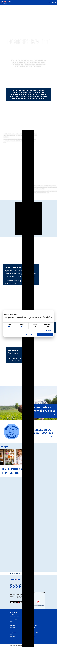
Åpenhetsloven (12, 636)
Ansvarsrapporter (13, 627)
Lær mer (11, 621)
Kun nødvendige (12, 334)
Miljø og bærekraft (13, 629)
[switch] (22, 326)
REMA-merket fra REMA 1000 (15, 616)
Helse (11, 634)
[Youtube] (17, 586)
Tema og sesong (13, 612)
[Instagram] (11, 586)
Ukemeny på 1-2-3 (13, 619)
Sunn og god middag (13, 614)
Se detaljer (48, 330)
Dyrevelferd (12, 630)
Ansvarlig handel (13, 632)
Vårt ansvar (12, 625)
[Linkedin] (20, 586)
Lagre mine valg (28, 334)
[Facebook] (14, 586)
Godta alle (45, 334)
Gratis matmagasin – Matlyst (15, 618)
